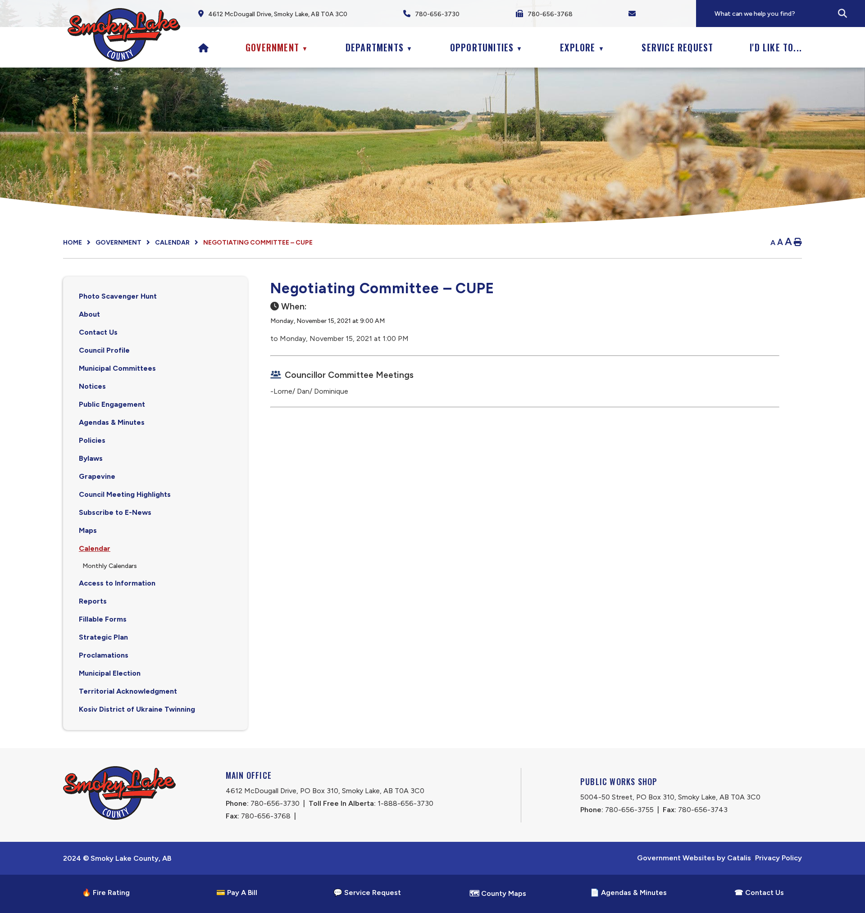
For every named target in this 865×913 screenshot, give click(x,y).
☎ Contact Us (759, 892)
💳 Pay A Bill (236, 892)
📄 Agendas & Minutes (628, 892)
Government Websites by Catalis (694, 858)
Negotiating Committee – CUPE (258, 242)
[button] (842, 13)
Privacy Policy (778, 858)
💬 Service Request (367, 892)
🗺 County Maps (497, 893)
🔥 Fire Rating (106, 892)
